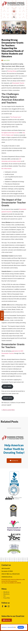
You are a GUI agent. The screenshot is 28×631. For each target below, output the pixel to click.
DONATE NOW (7, 398)
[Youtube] (6, 606)
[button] (14, 11)
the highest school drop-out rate (10, 132)
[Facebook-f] (3, 606)
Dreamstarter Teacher (18, 83)
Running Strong (11, 71)
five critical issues (6, 168)
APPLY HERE (7, 386)
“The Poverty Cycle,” (15, 117)
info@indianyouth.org (7, 576)
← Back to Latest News (8, 410)
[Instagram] (9, 606)
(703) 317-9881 (5, 574)
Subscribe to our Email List (13, 616)
